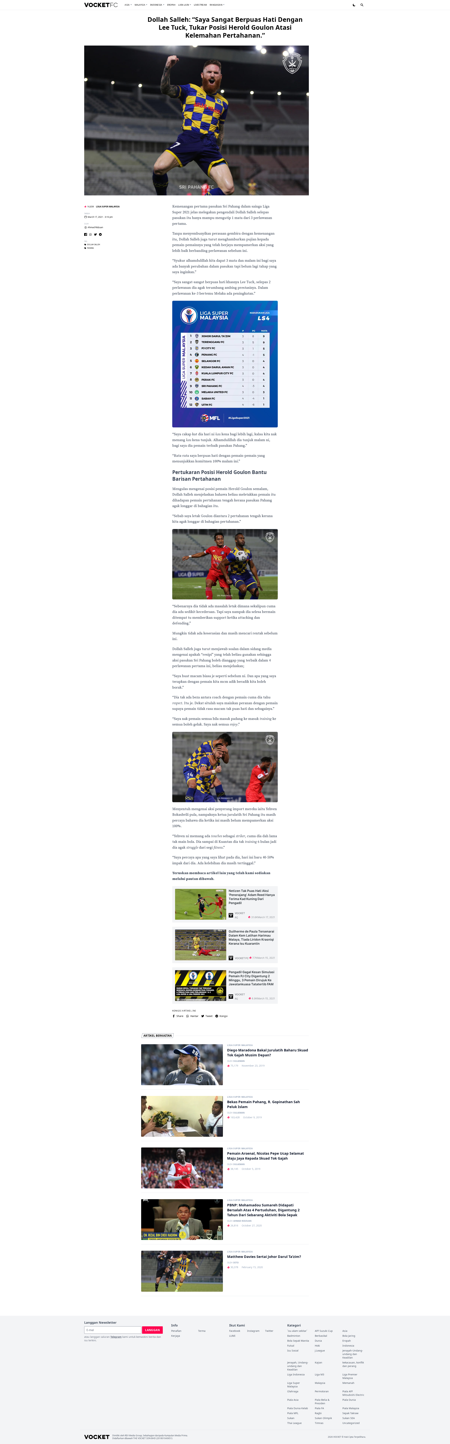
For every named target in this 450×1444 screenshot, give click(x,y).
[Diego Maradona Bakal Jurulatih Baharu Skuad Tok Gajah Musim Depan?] (182, 1064)
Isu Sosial (292, 1350)
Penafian (176, 1330)
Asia (127, 4)
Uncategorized (351, 1423)
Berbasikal (321, 1335)
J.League (320, 1350)
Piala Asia (292, 1399)
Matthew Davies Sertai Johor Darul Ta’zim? (264, 1256)
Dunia (318, 1340)
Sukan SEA (348, 1418)
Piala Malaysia (350, 1408)
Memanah (348, 1383)
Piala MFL (292, 1413)
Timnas (319, 1423)
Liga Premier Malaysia (349, 1376)
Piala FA (319, 1408)
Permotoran (322, 1391)
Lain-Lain (183, 4)
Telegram (116, 1336)
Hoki (317, 1345)
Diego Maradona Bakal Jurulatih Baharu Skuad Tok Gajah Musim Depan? (267, 1052)
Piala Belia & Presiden (322, 1401)
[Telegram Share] (100, 234)
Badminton (293, 1335)
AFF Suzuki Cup (324, 1330)
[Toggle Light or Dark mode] (354, 5)
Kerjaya (175, 1335)
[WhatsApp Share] (90, 234)
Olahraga (292, 1391)
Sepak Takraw (350, 1413)
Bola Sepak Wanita (298, 1340)
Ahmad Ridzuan (95, 227)
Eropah (171, 4)
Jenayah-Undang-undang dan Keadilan (352, 1354)
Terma (201, 1330)
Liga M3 (319, 1374)
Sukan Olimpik (323, 1418)
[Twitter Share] (95, 234)
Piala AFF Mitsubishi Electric (353, 1393)
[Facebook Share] (85, 234)
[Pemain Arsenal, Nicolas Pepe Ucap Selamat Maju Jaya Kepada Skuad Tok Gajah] (182, 1167)
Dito (236, 1263)
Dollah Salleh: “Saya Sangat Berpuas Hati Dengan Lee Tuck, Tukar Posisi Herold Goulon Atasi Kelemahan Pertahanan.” (225, 27)
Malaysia (140, 4)
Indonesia (156, 4)
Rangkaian (216, 4)
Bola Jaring (348, 1335)
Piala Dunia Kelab (297, 1408)
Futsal (290, 1345)
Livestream (200, 4)
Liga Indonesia (296, 1374)
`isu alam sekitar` (297, 1330)
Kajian (318, 1362)
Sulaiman (239, 1061)
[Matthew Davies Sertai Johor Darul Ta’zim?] (182, 1271)
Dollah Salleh (93, 245)
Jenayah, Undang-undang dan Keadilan (297, 1366)
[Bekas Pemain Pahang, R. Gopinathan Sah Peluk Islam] (182, 1116)
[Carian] (362, 5)
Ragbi (318, 1413)
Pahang (90, 248)
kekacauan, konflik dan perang (353, 1364)
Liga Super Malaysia (108, 206)
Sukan (290, 1418)
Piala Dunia (349, 1399)
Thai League (294, 1423)
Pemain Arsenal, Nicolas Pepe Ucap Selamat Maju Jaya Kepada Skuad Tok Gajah (265, 1156)
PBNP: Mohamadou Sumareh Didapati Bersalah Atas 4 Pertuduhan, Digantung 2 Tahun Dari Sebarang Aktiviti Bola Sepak (263, 1210)
